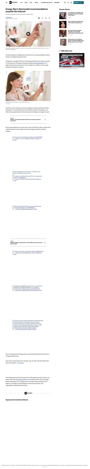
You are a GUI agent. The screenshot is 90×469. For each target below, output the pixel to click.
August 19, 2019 (33, 209)
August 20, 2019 (37, 290)
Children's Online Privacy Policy (33, 465)
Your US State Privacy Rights (21, 465)
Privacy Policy (12, 465)
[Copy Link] (49, 18)
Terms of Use (62, 465)
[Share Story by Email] (46, 18)
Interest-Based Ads (44, 465)
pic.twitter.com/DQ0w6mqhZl (28, 328)
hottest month (21, 379)
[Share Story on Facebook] (39, 18)
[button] (6, 2)
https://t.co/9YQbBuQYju (28, 207)
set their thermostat (38, 63)
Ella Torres (9, 17)
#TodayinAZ (17, 328)
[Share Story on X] (42, 18)
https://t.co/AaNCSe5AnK (33, 289)
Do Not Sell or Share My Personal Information (74, 465)
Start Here (20, 363)
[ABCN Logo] (13, 2)
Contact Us (85, 465)
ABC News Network (5, 465)
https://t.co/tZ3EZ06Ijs (20, 177)
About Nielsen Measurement (53, 465)
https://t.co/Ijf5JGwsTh (37, 251)
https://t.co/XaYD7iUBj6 (36, 137)
